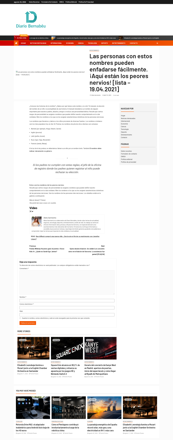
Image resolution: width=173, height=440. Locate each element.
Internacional (56, 43)
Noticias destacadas (38, 43)
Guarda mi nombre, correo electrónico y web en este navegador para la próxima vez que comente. (56, 318)
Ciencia (80, 43)
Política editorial (71, 2)
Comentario (24, 268)
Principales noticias (57, 421)
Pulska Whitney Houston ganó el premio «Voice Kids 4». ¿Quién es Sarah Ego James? (46, 248)
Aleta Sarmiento (96, 95)
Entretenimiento (118, 43)
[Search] (157, 43)
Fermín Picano (34, 374)
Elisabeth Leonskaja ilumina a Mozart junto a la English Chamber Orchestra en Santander (139, 38)
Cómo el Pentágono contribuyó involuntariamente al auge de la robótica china (65, 427)
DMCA (61, 2)
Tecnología (92, 43)
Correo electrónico (27, 304)
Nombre (23, 297)
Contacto (134, 43)
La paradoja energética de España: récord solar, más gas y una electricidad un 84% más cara (72, 38)
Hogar (23, 43)
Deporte (104, 43)
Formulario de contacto (49, 2)
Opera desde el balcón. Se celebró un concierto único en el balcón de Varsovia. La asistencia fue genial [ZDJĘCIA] (86, 250)
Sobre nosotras (34, 2)
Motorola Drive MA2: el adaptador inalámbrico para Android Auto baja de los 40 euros (32, 427)
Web (21, 311)
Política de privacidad (86, 2)
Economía (70, 43)
